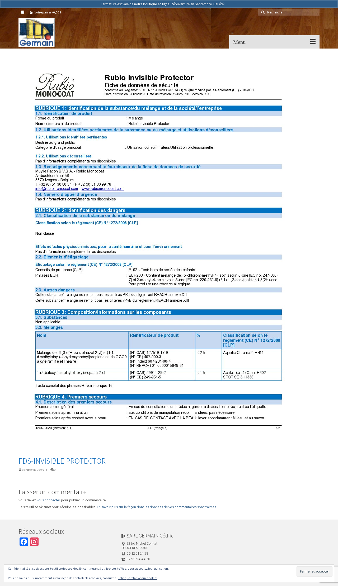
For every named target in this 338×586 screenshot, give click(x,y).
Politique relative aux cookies (137, 578)
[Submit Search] (262, 12)
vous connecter (48, 500)
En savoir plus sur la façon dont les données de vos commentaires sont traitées (156, 507)
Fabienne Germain (36, 470)
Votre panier (47, 12)
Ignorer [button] (231, 4)
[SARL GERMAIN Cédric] (66, 33)
